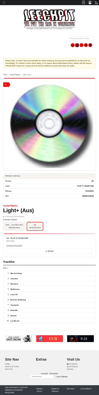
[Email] (90, 45)
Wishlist (51, 251)
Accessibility (86, 389)
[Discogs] (73, 45)
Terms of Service (55, 390)
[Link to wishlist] (83, 3)
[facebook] (81, 45)
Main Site (9, 369)
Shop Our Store (12, 367)
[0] (96, 3)
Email (70, 369)
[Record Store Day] (77, 45)
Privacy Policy (39, 390)
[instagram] (86, 45)
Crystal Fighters (15, 75)
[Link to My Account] (90, 3)
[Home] (49, 19)
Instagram (73, 367)
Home (5, 75)
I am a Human (62, 377)
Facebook (72, 364)
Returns (70, 389)
